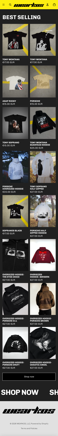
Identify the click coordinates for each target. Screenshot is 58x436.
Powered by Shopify (39, 423)
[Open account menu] (47, 4)
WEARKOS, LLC (23, 423)
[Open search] (10, 4)
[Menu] (3, 4)
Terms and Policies (29, 428)
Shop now (29, 376)
